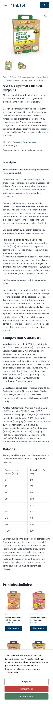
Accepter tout (27, 696)
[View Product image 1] (8, 65)
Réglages (26, 681)
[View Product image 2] (22, 65)
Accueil (6, 77)
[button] (45, 15)
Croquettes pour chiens (30, 77)
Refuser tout (26, 689)
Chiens (14, 77)
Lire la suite (13, 628)
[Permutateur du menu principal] (5, 5)
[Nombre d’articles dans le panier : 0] (44, 5)
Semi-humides (29, 142)
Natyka (14, 145)
